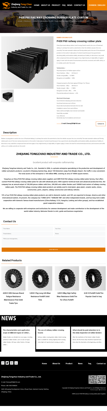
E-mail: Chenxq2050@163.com (10, 382)
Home (36, 5)
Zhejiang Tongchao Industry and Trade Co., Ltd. (21, 377)
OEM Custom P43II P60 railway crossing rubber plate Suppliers (89, 394)
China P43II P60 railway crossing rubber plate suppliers (33, 179)
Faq (64, 5)
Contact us (79, 5)
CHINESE (92, 5)
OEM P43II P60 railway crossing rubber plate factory (76, 179)
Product (56, 5)
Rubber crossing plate (43, 21)
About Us (45, 5)
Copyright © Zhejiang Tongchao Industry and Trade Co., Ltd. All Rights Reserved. (84, 388)
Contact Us (101, 123)
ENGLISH (101, 5)
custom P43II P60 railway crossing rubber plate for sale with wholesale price (29, 181)
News (69, 5)
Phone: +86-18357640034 (9, 386)
